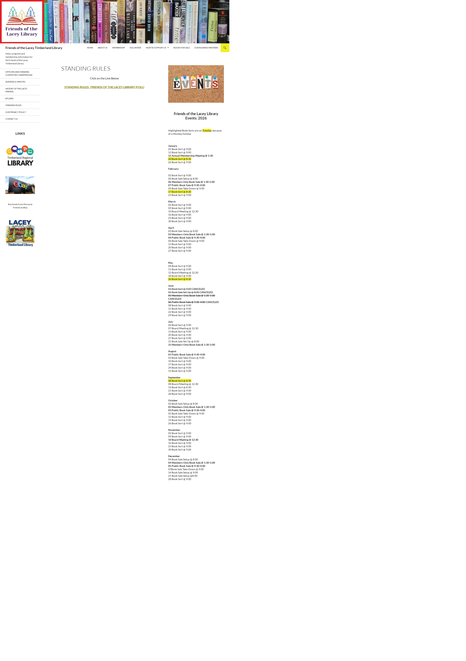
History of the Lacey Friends (16, 90)
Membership (118, 47)
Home (90, 47)
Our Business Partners (206, 47)
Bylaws (9, 98)
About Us (102, 47)
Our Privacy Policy (15, 112)
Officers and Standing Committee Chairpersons (18, 73)
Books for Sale (181, 47)
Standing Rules (13, 105)
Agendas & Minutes (15, 81)
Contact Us (11, 119)
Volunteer (135, 47)
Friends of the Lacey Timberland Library (33, 48)
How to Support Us (156, 47)
